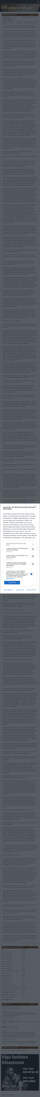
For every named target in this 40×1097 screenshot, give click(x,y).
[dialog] (20, 548)
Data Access (20, 590)
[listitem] (20, 544)
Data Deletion (8, 590)
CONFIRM (12, 582)
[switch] (32, 549)
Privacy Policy (31, 590)
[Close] (36, 507)
